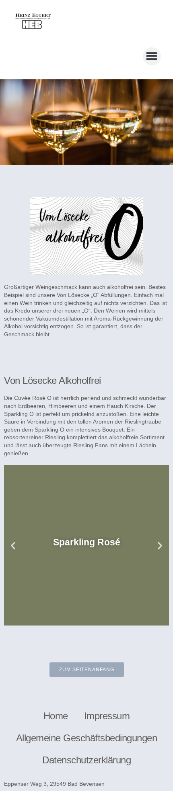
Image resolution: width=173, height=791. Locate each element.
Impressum (107, 715)
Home (55, 715)
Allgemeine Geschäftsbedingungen (86, 737)
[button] (152, 56)
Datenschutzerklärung (86, 760)
